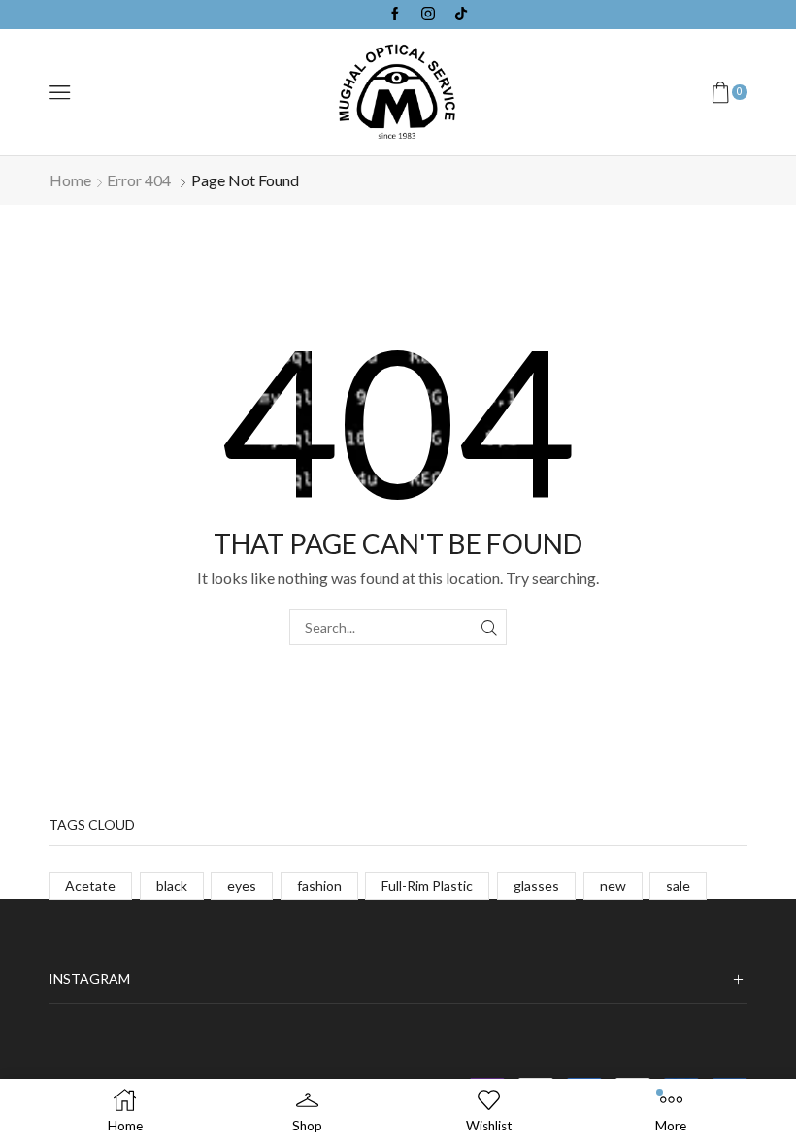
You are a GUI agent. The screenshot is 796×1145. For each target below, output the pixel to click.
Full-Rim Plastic (427, 885)
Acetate (90, 885)
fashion (319, 885)
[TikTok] (461, 14)
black (171, 885)
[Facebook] (395, 14)
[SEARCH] (489, 627)
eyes (241, 885)
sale (678, 885)
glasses (536, 885)
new (613, 885)
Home (70, 180)
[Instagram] (428, 14)
